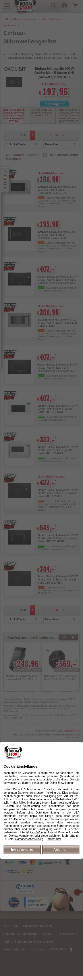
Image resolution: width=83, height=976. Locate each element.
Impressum (54, 839)
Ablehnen (61, 849)
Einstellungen (38, 832)
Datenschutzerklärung (29, 839)
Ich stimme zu (22, 849)
